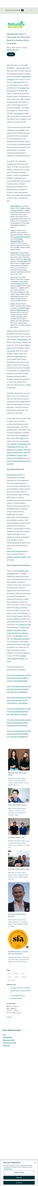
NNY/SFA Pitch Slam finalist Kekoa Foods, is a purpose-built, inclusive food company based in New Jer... (18, 876)
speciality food (11, 980)
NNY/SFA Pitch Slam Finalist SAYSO (17, 774)
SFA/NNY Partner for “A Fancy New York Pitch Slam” (18, 953)
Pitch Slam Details (16, 998)
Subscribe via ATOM (9, 1043)
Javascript (6, 1045)
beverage (15, 973)
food (9, 973)
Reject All (19, 1177)
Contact (9, 1017)
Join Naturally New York (17, 996)
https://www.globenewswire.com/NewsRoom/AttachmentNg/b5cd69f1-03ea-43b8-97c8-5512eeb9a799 (19, 722)
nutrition (16, 977)
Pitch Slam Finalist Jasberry (17, 805)
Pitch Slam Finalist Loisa (16, 837)
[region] (19, 1173)
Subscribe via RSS (8, 1040)
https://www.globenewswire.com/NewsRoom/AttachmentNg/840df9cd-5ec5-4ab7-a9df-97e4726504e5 (19, 711)
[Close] (35, 1163)
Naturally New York (12, 50)
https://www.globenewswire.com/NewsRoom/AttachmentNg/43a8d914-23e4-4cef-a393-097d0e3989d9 (19, 678)
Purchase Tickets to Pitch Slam (20, 988)
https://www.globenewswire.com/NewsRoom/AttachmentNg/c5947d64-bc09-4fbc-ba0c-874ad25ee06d (19, 689)
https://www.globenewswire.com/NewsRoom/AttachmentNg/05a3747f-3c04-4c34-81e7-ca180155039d (19, 700)
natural (22, 973)
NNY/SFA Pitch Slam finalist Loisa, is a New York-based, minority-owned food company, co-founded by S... (19, 844)
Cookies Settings (19, 1172)
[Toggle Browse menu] (31, 10)
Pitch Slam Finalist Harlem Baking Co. (17, 915)
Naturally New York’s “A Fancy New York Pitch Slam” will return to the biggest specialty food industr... (19, 959)
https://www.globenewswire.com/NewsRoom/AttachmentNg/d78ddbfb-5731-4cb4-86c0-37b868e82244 (19, 734)
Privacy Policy (8, 1169)
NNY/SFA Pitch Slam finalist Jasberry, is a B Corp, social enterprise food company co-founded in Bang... (17, 812)
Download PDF (7, 1037)
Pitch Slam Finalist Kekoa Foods (19, 869)
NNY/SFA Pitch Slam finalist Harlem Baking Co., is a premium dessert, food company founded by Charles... (18, 923)
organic (9, 977)
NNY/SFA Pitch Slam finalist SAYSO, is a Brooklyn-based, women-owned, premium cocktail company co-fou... (18, 782)
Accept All (19, 1182)
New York (24, 977)
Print (4, 1034)
